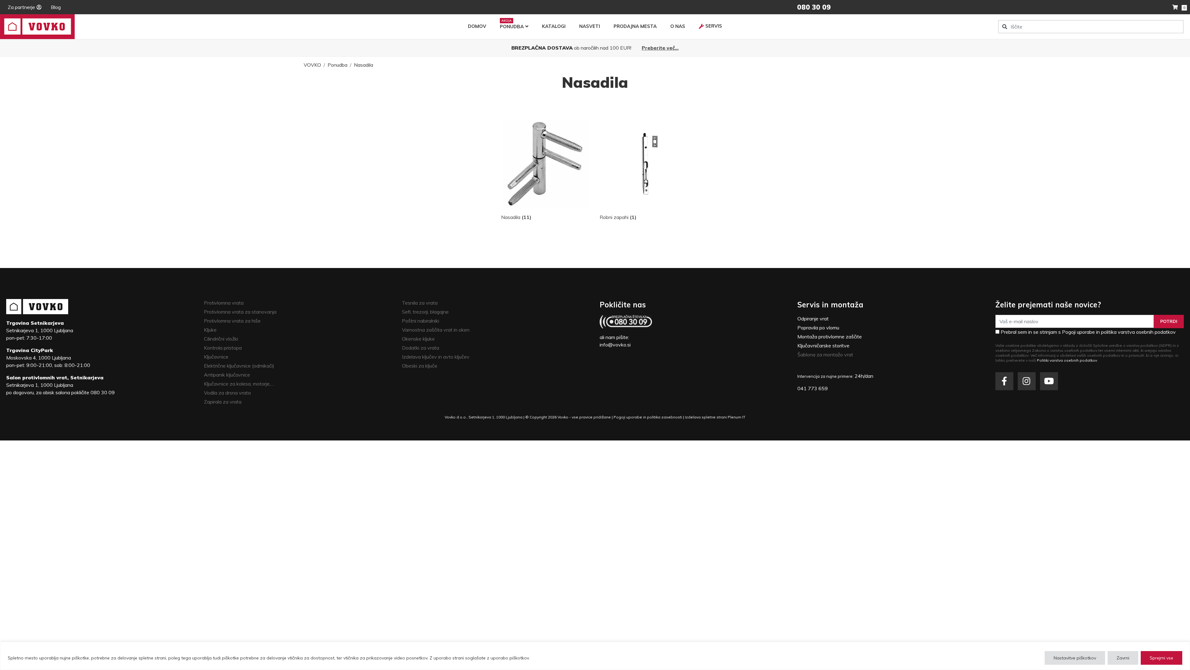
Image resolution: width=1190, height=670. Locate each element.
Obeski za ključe (419, 366)
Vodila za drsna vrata (227, 393)
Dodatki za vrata (420, 348)
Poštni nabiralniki (420, 321)
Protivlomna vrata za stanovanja (240, 312)
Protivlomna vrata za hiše (232, 321)
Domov (477, 26)
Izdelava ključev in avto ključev (435, 357)
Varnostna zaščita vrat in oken (435, 330)
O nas (677, 26)
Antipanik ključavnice (227, 375)
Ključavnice (216, 357)
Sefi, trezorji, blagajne (425, 312)
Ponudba (512, 26)
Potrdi (1168, 321)
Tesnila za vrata (420, 303)
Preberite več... (660, 48)
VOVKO (312, 65)
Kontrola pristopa (223, 348)
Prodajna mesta (635, 26)
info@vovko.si (615, 345)
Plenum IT (736, 417)
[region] (595, 656)
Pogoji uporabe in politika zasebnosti (648, 417)
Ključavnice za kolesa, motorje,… (239, 384)
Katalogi (554, 26)
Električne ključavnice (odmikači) (239, 366)
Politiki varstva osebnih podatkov (1067, 360)
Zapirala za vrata (222, 402)
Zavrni (1123, 658)
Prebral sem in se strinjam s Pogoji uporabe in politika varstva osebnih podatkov (1088, 332)
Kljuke (210, 330)
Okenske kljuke (418, 339)
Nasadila (363, 65)
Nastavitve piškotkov (1075, 658)
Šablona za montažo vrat (825, 354)
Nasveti (589, 26)
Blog (56, 7)
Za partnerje (21, 7)
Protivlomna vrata (224, 303)
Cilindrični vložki (221, 339)
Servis (713, 26)
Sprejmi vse (1161, 658)
